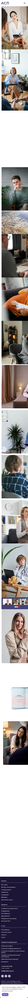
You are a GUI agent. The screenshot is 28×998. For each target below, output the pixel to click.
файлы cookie (16, 987)
